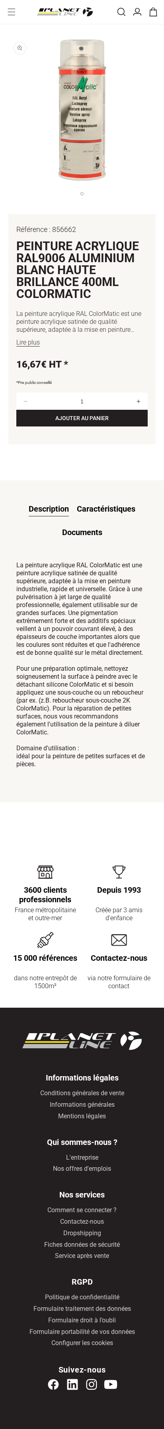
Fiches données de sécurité (82, 1244)
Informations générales (82, 1104)
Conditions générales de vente (82, 1093)
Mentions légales (82, 1116)
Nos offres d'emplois (82, 1168)
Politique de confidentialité (82, 1297)
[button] (12, 12)
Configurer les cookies (82, 1343)
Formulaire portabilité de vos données (82, 1332)
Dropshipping (82, 1233)
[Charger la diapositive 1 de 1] (82, 201)
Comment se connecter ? (82, 1210)
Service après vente (82, 1256)
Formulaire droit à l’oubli (82, 1320)
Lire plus (28, 342)
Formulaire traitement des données (82, 1308)
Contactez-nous (82, 1221)
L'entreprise (82, 1157)
